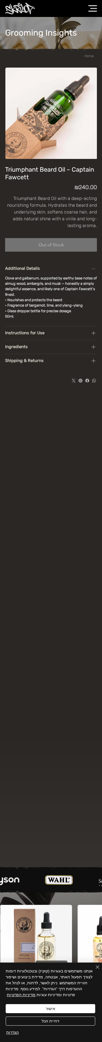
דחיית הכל (50, 1021)
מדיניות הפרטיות (21, 995)
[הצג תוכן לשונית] (93, 333)
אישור (50, 1008)
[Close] (94, 970)
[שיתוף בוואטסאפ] (94, 380)
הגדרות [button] (12, 1032)
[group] (51, 957)
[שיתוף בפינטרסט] (80, 380)
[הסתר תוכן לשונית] (93, 268)
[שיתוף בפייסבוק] (87, 380)
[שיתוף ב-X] (73, 380)
